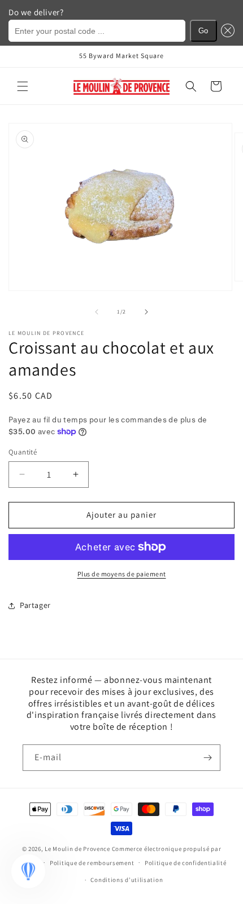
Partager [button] (35, 605)
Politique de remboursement (92, 863)
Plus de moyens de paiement (121, 574)
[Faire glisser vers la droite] (146, 311)
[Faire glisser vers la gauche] (96, 311)
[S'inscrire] (207, 757)
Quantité (22, 452)
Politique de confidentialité (186, 863)
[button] (22, 86)
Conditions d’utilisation (126, 880)
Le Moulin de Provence (77, 849)
